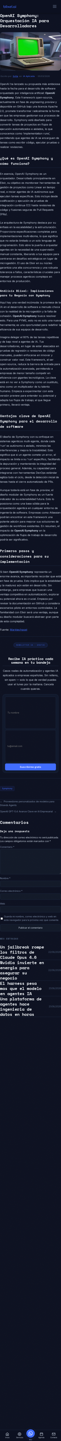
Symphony (7, 788)
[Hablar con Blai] (30, 1433)
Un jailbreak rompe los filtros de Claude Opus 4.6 (22, 952)
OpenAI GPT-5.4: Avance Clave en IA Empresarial (26, 811)
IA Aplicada (29, 76)
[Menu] (55, 6)
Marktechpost (18, 629)
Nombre (5, 878)
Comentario (7, 847)
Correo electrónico (11, 891)
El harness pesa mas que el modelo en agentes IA (20, 988)
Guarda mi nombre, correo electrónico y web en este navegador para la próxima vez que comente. (31, 918)
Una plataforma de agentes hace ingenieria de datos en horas (20, 1006)
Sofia (15, 76)
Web (2, 903)
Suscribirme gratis (30, 767)
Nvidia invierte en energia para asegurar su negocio (22, 970)
